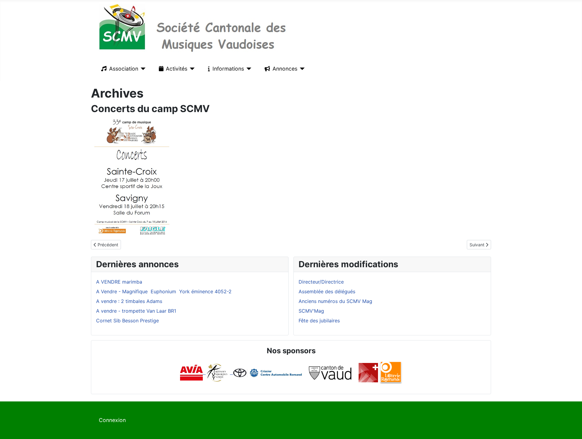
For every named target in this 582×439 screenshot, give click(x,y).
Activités (176, 68)
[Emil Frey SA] (268, 372)
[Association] (142, 69)
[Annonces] (301, 69)
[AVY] (217, 372)
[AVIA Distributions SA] (193, 372)
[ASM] (368, 372)
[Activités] (191, 69)
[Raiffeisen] (231, 372)
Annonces (285, 68)
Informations (228, 68)
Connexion (112, 420)
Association (123, 68)
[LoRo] (391, 372)
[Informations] (248, 69)
